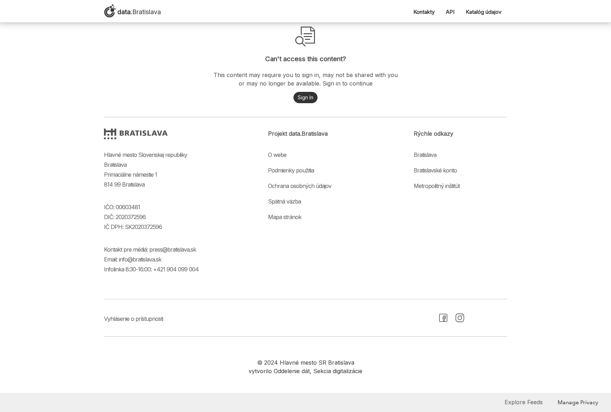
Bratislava (425, 154)
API (450, 11)
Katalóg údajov (483, 11)
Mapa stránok (284, 216)
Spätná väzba (284, 201)
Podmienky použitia (291, 170)
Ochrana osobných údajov (299, 185)
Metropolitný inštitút (437, 185)
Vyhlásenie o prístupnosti (133, 318)
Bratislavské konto (435, 170)
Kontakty (424, 11)
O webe (277, 154)
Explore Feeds (524, 402)
